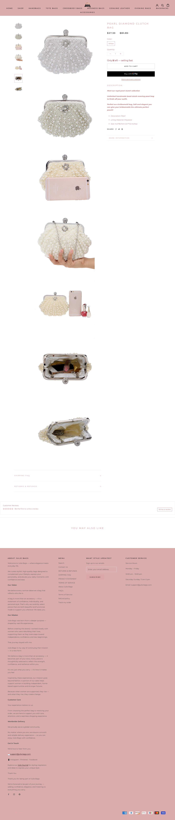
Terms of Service (65, 595)
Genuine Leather (119, 8)
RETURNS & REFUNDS (25, 486)
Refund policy (64, 598)
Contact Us (63, 567)
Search (61, 563)
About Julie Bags (65, 587)
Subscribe (95, 577)
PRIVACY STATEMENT (67, 579)
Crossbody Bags (72, 8)
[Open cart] (168, 5)
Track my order (64, 602)
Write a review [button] (165, 509)
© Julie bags (16, 812)
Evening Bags (143, 8)
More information (119, 138)
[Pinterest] (122, 129)
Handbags (35, 8)
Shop (21, 8)
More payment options (130, 79)
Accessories (87, 12)
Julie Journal (23, 765)
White (111, 43)
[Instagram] (14, 794)
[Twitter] (119, 129)
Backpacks (162, 8)
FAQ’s (60, 591)
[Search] (162, 5)
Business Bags (96, 8)
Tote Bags (52, 8)
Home (9, 8)
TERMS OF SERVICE (66, 583)
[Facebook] (116, 129)
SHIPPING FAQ (22, 475)
